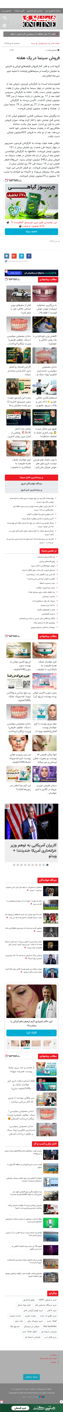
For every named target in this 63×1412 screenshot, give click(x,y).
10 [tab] (14, 865)
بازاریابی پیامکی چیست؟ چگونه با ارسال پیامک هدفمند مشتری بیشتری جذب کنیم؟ (25, 1207)
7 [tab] (25, 865)
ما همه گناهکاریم (48, 614)
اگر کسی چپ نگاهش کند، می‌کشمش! (41, 574)
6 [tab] (28, 865)
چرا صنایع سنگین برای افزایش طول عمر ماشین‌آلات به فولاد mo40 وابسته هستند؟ (26, 1193)
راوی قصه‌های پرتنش (47, 561)
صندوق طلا (15, 1326)
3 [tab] (39, 865)
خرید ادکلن (52, 1310)
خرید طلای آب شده (48, 1316)
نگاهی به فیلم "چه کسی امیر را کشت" (41, 579)
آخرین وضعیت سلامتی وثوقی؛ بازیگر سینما (38, 518)
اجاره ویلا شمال (24, 1305)
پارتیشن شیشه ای (49, 1331)
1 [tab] (47, 865)
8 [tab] (21, 865)
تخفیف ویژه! (31, 232)
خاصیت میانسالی (48, 596)
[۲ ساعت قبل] (31, 821)
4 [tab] (36, 865)
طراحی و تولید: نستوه (30, 1397)
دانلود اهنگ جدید (29, 1331)
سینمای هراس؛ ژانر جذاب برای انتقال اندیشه (38, 570)
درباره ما (53, 1355)
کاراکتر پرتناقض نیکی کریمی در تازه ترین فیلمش (37, 618)
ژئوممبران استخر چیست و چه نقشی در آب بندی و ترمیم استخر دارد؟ (24, 1234)
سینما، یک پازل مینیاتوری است (43, 601)
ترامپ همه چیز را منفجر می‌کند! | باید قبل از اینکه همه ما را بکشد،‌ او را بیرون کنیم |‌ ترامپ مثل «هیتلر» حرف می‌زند (23, 944)
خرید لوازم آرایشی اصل (33, 1310)
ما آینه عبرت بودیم (48, 605)
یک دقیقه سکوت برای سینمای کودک (41, 592)
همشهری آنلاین (39, 21)
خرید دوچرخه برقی (35, 1321)
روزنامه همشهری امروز (52, 11)
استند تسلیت (15, 1316)
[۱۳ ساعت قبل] (50, 891)
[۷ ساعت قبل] (50, 1182)
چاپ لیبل (19, 1321)
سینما (33, 43)
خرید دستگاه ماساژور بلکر (46, 1305)
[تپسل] (6, 180)
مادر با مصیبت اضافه (47, 583)
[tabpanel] (31, 833)
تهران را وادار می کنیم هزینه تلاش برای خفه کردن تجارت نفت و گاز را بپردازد (23, 971)
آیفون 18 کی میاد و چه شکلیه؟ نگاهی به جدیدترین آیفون (27, 1248)
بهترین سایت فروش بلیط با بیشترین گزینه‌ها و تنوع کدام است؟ (25, 1261)
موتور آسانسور (29, 1300)
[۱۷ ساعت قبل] (50, 905)
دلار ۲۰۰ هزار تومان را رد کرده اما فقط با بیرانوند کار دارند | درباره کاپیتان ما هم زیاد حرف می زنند (23, 916)
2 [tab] (43, 865)
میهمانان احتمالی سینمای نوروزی (43, 627)
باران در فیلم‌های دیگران (46, 609)
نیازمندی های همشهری (35, 11)
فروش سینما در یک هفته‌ (38, 58)
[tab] (31, 477)
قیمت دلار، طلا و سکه (48, 1358)
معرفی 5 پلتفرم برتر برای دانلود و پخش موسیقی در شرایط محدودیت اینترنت (24, 1180)
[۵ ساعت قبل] (50, 1155)
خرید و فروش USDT (48, 1300)
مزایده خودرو (30, 1316)
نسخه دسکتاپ (31, 1377)
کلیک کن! (31, 1033)
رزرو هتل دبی (51, 1337)
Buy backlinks (50, 1326)
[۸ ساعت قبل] (50, 946)
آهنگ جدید (52, 1321)
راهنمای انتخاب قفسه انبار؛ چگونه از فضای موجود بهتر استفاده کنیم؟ (23, 1275)
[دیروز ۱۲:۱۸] (50, 1277)
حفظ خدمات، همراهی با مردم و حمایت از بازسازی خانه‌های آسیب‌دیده (24, 1220)
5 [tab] (32, 865)
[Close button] (61, 1401)
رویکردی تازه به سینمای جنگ (44, 622)
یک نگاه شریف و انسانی (46, 557)
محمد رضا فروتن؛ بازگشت (45, 587)
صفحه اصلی (55, 43)
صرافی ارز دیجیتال (31, 1326)
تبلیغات (53, 1362)
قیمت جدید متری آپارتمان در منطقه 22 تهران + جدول (24, 1166)
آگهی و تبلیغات (19, 11)
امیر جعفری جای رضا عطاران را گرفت (40, 514)
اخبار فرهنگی (43, 43)
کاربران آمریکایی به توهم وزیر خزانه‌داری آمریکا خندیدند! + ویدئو (33, 850)
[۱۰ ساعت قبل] (50, 932)
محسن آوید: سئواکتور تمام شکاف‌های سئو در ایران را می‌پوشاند (23, 1152)
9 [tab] (17, 865)
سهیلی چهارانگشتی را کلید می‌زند (43, 565)
